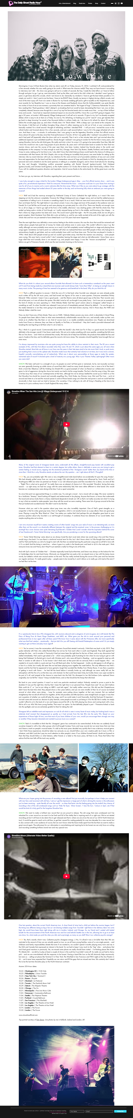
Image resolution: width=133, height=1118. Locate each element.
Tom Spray (40, 1020)
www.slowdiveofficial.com (28, 1015)
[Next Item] (130, 768)
